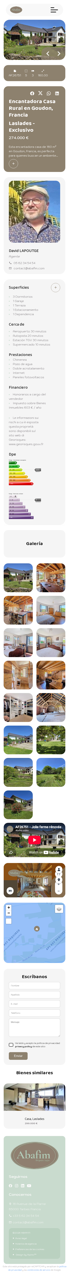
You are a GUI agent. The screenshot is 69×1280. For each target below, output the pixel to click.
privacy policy (23, 1046)
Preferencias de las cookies (29, 1249)
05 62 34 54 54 (24, 263)
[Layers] (59, 909)
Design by (25, 1254)
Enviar (18, 1055)
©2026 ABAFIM (21, 1232)
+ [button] (9, 907)
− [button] (9, 913)
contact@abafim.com (29, 268)
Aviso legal (21, 1238)
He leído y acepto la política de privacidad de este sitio (37, 1045)
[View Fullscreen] (8, 921)
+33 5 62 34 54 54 (26, 1216)
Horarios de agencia (26, 1243)
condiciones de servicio (38, 1270)
